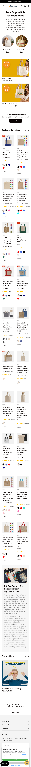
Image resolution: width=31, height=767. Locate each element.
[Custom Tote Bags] (22, 41)
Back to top (15, 712)
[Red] (4, 168)
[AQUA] (18, 213)
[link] (25, 6)
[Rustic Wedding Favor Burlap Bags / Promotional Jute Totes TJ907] (8, 482)
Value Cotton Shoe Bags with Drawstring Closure (22, 451)
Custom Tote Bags (21, 51)
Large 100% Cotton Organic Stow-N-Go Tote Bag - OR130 (7, 410)
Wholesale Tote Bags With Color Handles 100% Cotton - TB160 (22, 495)
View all (26, 130)
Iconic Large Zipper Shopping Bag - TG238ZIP (22, 283)
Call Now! (19, 1)
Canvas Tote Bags (7, 51)
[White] (9, 554)
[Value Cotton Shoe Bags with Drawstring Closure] (23, 438)
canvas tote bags (9, 639)
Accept (15, 759)
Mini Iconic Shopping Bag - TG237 (22, 240)
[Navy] (9, 165)
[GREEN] (4, 257)
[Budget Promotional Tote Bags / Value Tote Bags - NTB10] (23, 140)
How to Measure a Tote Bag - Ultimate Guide (12, 690)
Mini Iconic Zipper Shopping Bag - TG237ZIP (7, 283)
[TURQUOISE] (24, 508)
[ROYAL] (24, 167)
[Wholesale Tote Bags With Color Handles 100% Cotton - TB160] (23, 482)
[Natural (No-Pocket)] (6, 510)
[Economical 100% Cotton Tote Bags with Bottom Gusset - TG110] (8, 527)
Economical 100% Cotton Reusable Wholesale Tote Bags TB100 (8, 197)
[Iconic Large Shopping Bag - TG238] (8, 140)
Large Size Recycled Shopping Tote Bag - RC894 (7, 326)
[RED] (21, 167)
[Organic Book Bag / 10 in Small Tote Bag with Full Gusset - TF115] (23, 356)
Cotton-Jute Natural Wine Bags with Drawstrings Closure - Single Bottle (22, 412)
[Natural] (9, 339)
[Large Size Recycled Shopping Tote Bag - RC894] (8, 313)
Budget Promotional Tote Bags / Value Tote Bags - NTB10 (22, 154)
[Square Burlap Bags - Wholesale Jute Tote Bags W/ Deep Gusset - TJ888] (23, 313)
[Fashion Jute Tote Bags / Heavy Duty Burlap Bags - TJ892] (23, 527)
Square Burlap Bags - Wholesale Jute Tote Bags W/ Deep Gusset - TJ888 (22, 327)
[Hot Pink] (9, 210)
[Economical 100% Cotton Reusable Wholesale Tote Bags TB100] (8, 184)
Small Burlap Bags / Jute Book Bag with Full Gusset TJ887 (7, 241)
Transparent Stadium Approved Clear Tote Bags (7, 451)
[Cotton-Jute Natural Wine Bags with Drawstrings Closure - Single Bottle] (23, 397)
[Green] (4, 299)
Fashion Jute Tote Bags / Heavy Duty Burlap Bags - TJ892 (22, 540)
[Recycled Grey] (18, 255)
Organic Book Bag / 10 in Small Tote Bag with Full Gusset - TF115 (23, 369)
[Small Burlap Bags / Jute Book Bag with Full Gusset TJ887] (8, 228)
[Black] (6, 165)
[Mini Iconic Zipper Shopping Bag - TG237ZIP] (8, 271)
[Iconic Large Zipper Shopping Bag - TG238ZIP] (23, 271)
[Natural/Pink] (4, 513)
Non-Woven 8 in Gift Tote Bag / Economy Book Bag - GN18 (22, 197)
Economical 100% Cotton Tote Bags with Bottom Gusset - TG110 (8, 540)
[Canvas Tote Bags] (8, 41)
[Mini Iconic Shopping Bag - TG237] (23, 228)
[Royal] (4, 213)
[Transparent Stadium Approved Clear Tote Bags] (8, 438)
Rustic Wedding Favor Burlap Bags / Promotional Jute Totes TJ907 (7, 496)
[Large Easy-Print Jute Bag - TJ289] (8, 356)
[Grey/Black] (4, 342)
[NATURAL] (18, 170)
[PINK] (9, 254)
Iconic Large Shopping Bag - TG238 (7, 153)
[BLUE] (6, 254)
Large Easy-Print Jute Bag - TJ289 (7, 367)
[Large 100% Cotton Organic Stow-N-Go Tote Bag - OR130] (8, 397)
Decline (15, 762)
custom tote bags (18, 637)
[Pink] (9, 510)
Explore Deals (15, 121)
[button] (26, 762)
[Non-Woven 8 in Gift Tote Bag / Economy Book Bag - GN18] (23, 184)
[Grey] (6, 339)
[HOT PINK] (18, 511)
